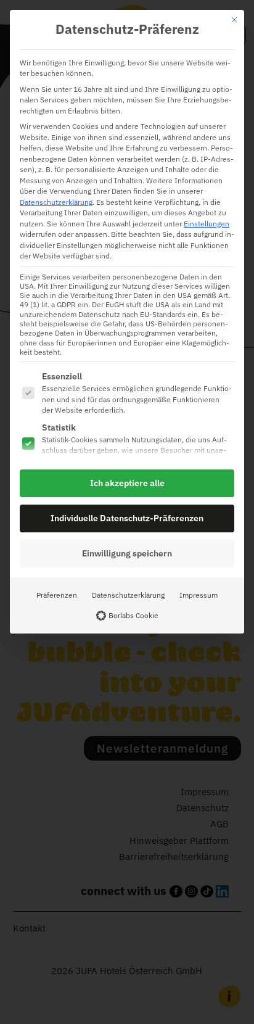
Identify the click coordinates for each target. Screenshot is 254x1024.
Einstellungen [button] (206, 223)
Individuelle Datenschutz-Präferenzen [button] (127, 518)
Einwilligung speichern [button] (127, 553)
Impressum (198, 595)
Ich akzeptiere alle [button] (127, 483)
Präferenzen (56, 595)
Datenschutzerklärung (56, 202)
